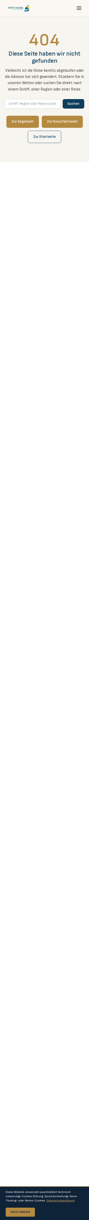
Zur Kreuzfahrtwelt (62, 121)
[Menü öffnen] (79, 8)
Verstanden (20, 1212)
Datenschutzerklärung (61, 1200)
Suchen (73, 103)
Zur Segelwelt (23, 121)
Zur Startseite (44, 136)
